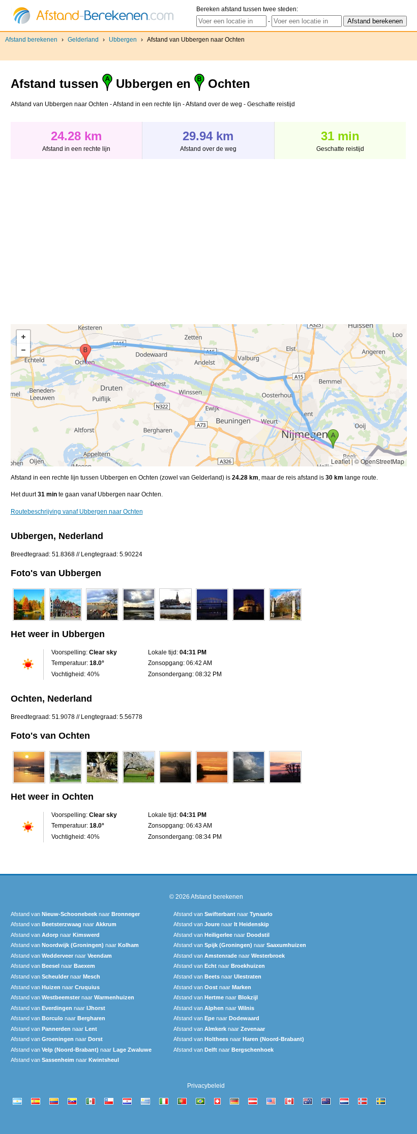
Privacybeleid (206, 1085)
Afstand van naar (75, 914)
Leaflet (340, 461)
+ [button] (23, 336)
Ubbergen (123, 39)
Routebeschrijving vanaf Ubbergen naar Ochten (77, 511)
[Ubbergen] (29, 620)
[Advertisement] (96, 236)
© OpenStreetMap (379, 461)
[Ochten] (29, 783)
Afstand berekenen (31, 39)
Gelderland (83, 39)
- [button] (23, 350)
